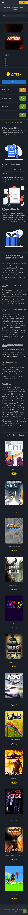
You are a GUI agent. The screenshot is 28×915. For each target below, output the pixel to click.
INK (14, 623)
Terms (7, 911)
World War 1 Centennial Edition (14, 662)
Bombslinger (14, 778)
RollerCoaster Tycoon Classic (14, 739)
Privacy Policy (13, 911)
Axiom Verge (14, 816)
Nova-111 (14, 469)
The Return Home (14, 894)
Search (14, 18)
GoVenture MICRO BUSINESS (14, 546)
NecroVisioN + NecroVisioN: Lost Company (14, 855)
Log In (24, 2)
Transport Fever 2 (14, 701)
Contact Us (19, 911)
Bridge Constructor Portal (14, 507)
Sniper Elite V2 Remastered (14, 585)
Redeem (14, 81)
